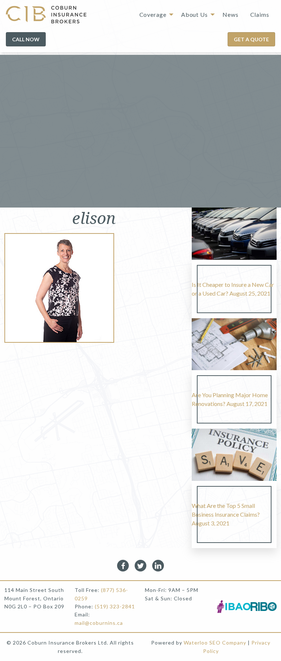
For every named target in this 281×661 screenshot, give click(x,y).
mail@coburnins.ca (99, 623)
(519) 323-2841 (115, 606)
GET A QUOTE (251, 39)
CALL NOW (26, 39)
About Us (194, 14)
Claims (259, 14)
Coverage (152, 14)
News (230, 14)
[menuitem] (154, 15)
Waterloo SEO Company (215, 642)
